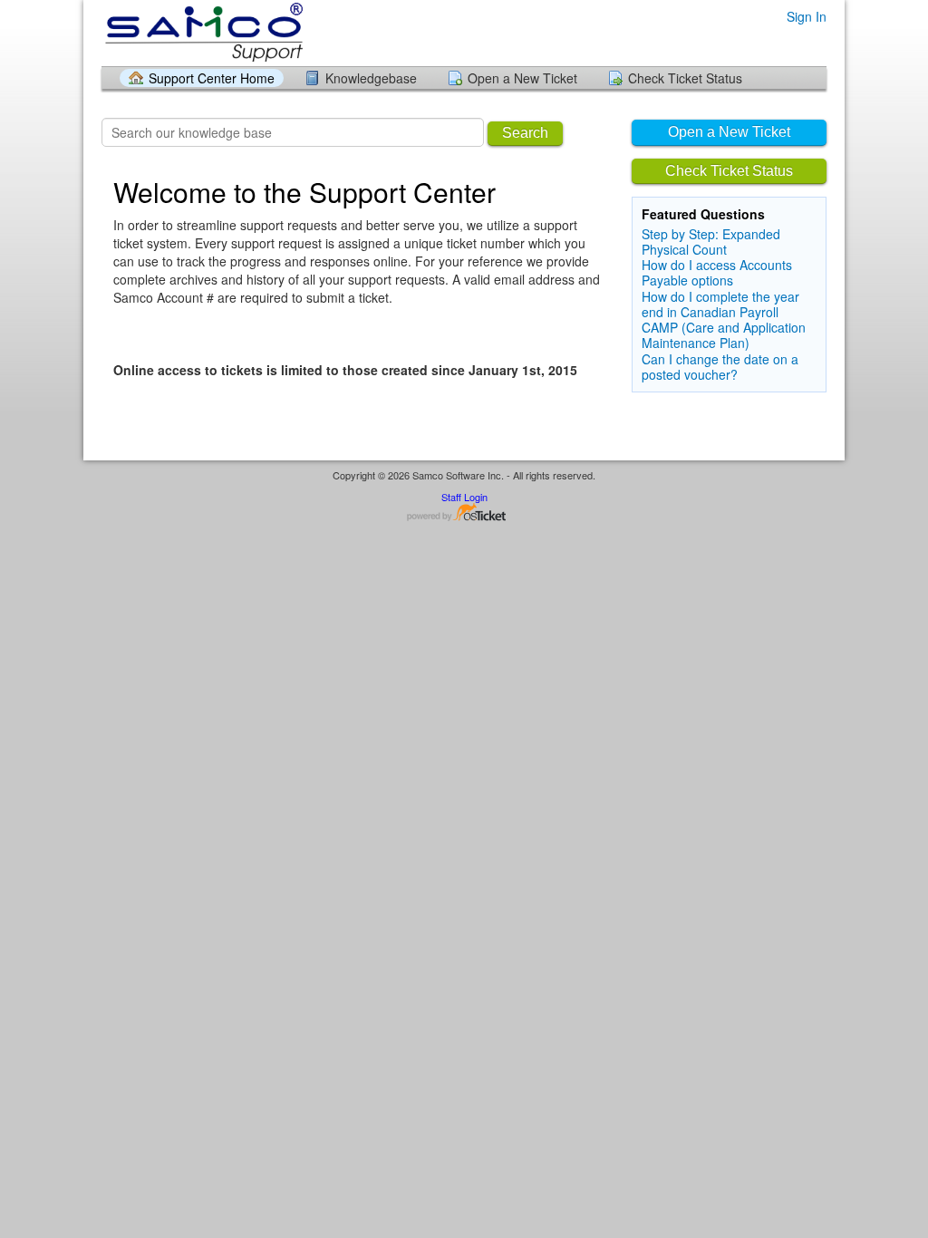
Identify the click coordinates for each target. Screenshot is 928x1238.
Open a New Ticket (522, 78)
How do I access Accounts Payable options (717, 272)
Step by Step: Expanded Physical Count (711, 241)
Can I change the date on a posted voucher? (720, 366)
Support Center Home (212, 78)
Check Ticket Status (685, 78)
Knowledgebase (371, 78)
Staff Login (464, 496)
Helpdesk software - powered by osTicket (464, 513)
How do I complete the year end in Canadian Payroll (720, 304)
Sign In (806, 16)
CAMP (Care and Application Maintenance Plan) (724, 335)
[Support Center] (202, 32)
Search (525, 132)
